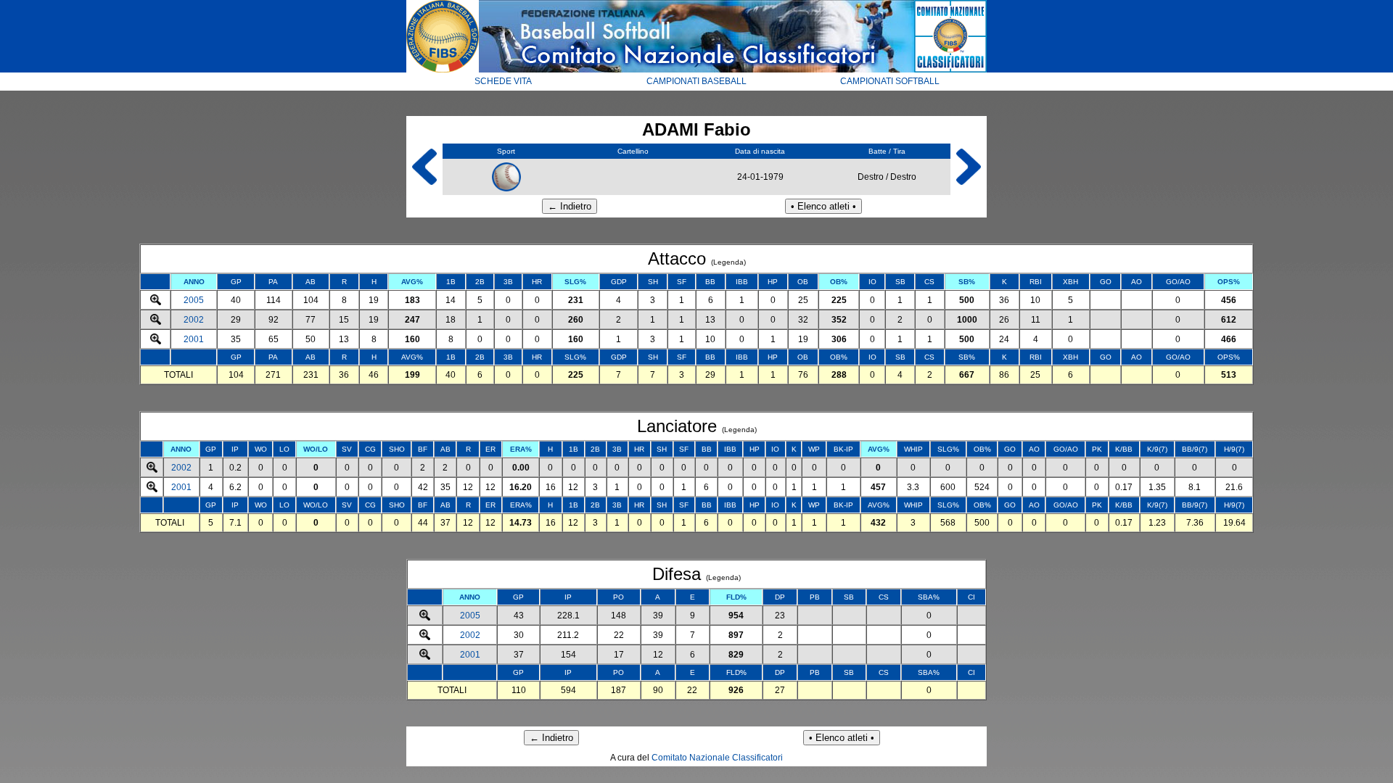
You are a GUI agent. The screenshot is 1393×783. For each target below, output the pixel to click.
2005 (194, 300)
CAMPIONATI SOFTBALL (890, 81)
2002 (194, 320)
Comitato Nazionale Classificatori (717, 758)
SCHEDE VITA (503, 81)
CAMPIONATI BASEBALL (696, 81)
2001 (194, 339)
